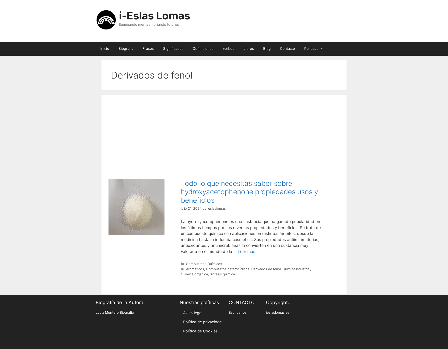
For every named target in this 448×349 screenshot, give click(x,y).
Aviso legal (192, 312)
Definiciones (203, 48)
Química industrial (296, 269)
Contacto (287, 48)
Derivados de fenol (266, 269)
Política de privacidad (202, 322)
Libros (249, 48)
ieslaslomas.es (278, 312)
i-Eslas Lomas (154, 15)
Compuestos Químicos (204, 264)
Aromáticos (195, 269)
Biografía (126, 48)
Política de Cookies (200, 331)
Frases (148, 48)
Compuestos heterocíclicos (227, 269)
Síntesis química (222, 274)
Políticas (311, 48)
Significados (173, 48)
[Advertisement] (224, 134)
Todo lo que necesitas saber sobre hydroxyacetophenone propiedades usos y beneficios (249, 191)
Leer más (246, 251)
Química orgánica (194, 274)
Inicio (104, 48)
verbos (228, 48)
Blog (267, 48)
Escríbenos (238, 312)
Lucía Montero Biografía (115, 312)
